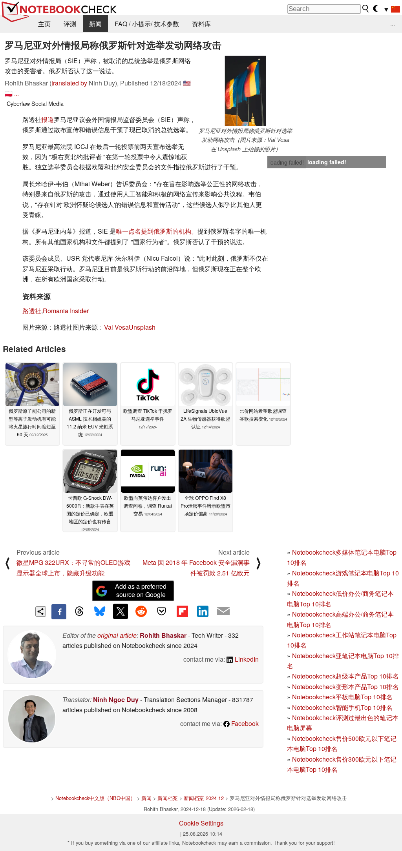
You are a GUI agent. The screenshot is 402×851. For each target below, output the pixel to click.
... (392, 23)
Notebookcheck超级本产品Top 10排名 (345, 675)
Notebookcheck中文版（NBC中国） (95, 798)
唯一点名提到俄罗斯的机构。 (156, 231)
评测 (70, 23)
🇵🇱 (9, 93)
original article (117, 635)
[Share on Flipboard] (182, 611)
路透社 (31, 310)
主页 (44, 23)
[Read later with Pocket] (161, 611)
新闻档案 (167, 798)
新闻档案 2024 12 (204, 798)
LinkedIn (246, 659)
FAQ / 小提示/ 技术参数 (147, 23)
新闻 (95, 23)
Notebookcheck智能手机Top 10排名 (342, 707)
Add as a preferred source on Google (140, 590)
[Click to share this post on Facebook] (58, 611)
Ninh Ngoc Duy (116, 699)
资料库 (201, 23)
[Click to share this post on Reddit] (140, 611)
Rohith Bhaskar (163, 635)
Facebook (244, 723)
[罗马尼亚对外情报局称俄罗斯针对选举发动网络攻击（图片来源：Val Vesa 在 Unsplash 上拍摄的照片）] (245, 91)
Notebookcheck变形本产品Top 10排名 (345, 686)
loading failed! (286, 162)
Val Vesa (116, 327)
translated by (69, 82)
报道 (47, 119)
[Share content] (40, 611)
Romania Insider (66, 310)
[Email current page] (223, 611)
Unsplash (142, 327)
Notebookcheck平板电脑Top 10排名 (342, 696)
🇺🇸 (187, 82)
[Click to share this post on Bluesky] (99, 611)
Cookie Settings (201, 822)
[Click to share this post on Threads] (79, 611)
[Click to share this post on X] (120, 611)
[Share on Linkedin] (202, 611)
